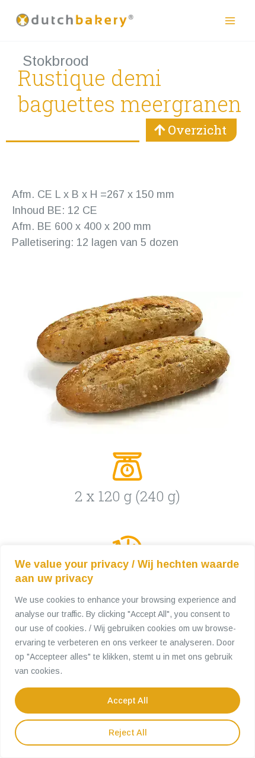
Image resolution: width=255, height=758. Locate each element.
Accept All (127, 700)
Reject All (128, 732)
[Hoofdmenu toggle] (229, 20)
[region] (127, 651)
